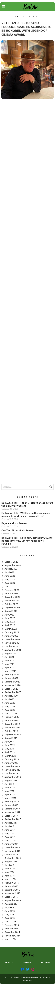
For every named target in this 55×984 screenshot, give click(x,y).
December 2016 (12, 847)
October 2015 (11, 897)
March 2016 (10, 879)
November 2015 (12, 893)
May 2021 (9, 664)
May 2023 (10, 579)
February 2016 (12, 883)
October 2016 (11, 854)
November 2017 (12, 812)
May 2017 (9, 833)
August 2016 (11, 862)
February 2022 (12, 632)
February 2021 (12, 675)
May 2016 (9, 872)
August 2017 (11, 823)
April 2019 (10, 752)
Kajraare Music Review (14, 523)
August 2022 (11, 611)
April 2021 (10, 667)
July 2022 (9, 615)
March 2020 (11, 713)
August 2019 (11, 738)
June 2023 (10, 576)
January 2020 (11, 720)
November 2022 (12, 600)
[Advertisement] (27, 136)
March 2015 (10, 921)
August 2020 (11, 696)
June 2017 (10, 830)
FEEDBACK (45, 963)
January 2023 (11, 593)
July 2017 (9, 826)
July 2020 (9, 699)
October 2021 (11, 646)
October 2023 (11, 562)
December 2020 (12, 682)
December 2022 (12, 597)
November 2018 (12, 770)
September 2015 (13, 900)
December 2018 (12, 766)
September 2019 (13, 735)
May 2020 (10, 706)
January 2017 (11, 844)
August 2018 (11, 780)
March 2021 (10, 671)
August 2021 (11, 653)
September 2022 (13, 608)
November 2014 (12, 936)
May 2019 (9, 749)
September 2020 (13, 692)
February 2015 (12, 925)
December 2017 (12, 809)
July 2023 (9, 572)
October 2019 (11, 731)
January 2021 (11, 678)
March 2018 (10, 798)
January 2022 (11, 636)
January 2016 (11, 886)
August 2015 (11, 904)
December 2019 (12, 724)
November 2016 (12, 851)
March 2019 (10, 756)
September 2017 (13, 819)
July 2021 (9, 657)
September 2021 (13, 650)
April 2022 (10, 625)
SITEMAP (27, 963)
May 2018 (9, 791)
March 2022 (11, 629)
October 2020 (11, 689)
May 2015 (9, 914)
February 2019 (12, 759)
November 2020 (13, 685)
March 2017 (10, 840)
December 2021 (12, 639)
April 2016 (10, 876)
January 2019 (11, 763)
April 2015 (10, 918)
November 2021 (12, 643)
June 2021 (10, 660)
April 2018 (10, 794)
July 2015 (9, 907)
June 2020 (10, 703)
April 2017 (10, 837)
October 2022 (11, 604)
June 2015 (10, 911)
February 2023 (12, 590)
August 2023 (11, 569)
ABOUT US (9, 963)
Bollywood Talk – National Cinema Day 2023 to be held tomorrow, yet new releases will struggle (27, 541)
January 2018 (11, 805)
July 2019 (9, 742)
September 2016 (13, 858)
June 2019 (10, 745)
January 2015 (11, 929)
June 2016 (10, 869)
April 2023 (10, 583)
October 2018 (11, 773)
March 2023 (11, 586)
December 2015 (12, 890)
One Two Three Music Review (17, 530)
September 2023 (13, 565)
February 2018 (12, 802)
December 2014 (12, 932)
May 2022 (10, 622)
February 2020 (12, 717)
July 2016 (9, 865)
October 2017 (11, 816)
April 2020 (10, 710)
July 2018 (9, 784)
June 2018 (10, 787)
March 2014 (10, 939)
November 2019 (12, 727)
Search (51, 487)
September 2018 (13, 777)
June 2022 (10, 618)
